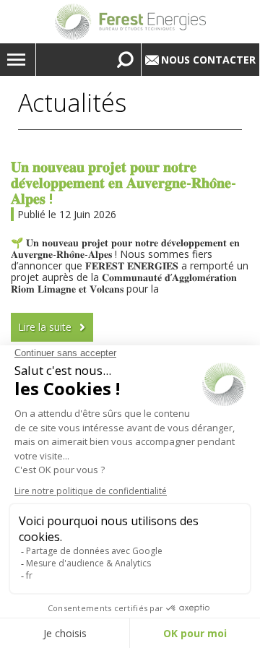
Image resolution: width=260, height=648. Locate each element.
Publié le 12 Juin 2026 (66, 214)
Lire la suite (45, 327)
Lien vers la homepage (130, 22)
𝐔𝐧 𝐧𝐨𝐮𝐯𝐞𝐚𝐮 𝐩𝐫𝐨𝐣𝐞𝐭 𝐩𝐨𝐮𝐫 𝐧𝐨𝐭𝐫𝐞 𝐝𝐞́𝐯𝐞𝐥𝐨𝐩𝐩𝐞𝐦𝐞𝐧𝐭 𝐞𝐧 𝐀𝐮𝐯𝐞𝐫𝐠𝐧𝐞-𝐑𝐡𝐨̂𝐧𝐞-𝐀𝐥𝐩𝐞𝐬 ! (123, 182)
